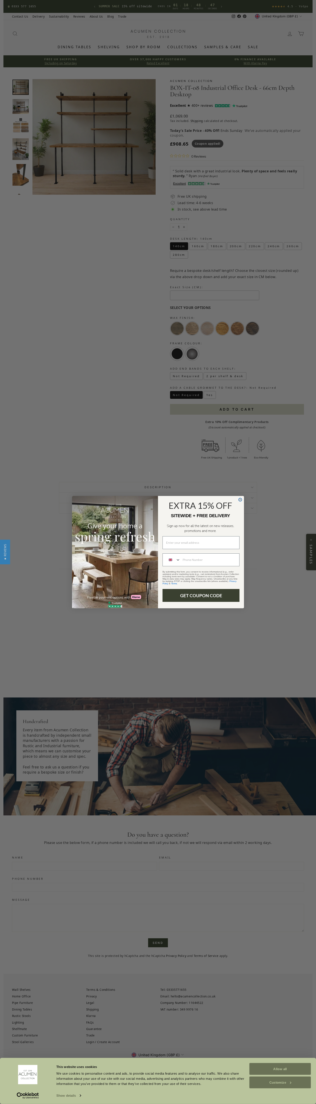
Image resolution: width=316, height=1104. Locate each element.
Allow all (280, 1069)
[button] (5, 552)
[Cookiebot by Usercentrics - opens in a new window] (28, 1095)
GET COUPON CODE (201, 595)
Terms (174, 583)
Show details (66, 1095)
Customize (277, 1082)
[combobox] (171, 560)
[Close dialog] (240, 499)
